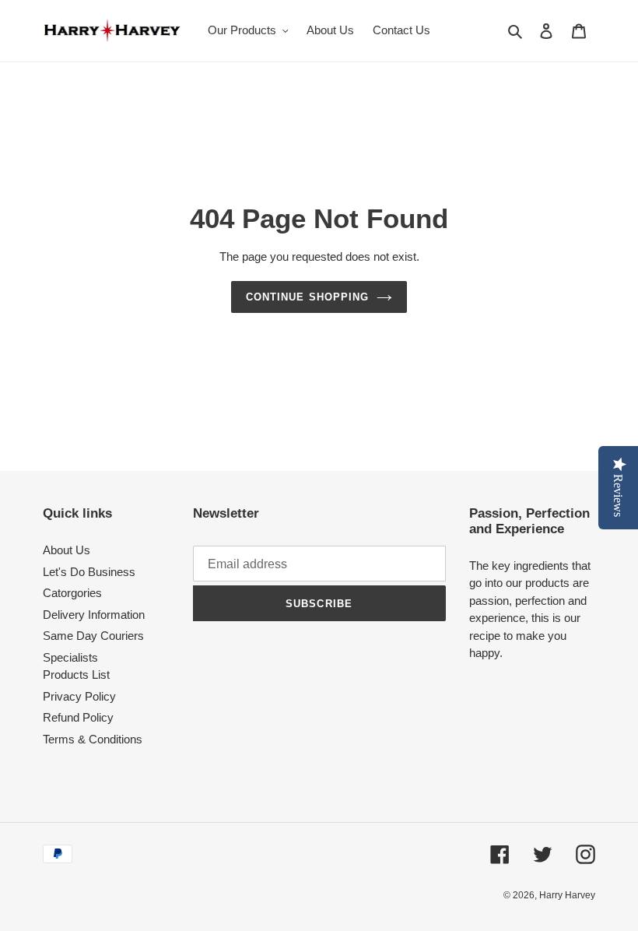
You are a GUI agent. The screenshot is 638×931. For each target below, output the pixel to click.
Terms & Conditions (92, 739)
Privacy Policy (79, 696)
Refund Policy (78, 717)
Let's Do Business (89, 571)
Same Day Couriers (93, 635)
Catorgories (72, 592)
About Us (66, 550)
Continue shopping (307, 297)
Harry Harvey (567, 895)
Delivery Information (94, 614)
